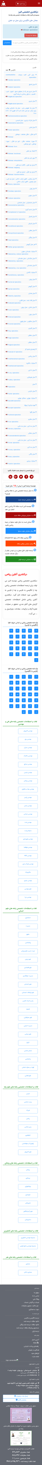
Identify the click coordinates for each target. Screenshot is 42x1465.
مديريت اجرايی (28, 1025)
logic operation (13, 338)
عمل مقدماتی (31, 265)
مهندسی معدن (28, 805)
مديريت (28, 926)
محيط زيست (27, 830)
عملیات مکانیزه (31, 363)
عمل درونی (32, 314)
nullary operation (14, 380)
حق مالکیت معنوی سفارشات (30, 1305)
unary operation (14, 456)
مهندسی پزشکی (28, 781)
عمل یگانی (32, 454)
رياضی (28, 1118)
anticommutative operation (17, 116)
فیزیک (28, 1110)
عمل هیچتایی (31, 377)
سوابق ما (36, 1292)
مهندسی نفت (28, 822)
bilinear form (12, 146)
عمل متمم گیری (30, 209)
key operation (13, 331)
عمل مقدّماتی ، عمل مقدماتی (27, 258)
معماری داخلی (28, 1272)
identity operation (14, 296)
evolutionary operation (16, 275)
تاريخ (28, 1042)
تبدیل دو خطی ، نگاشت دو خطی (26, 165)
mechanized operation (16, 366)
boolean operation (14, 191)
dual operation (13, 240)
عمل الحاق (32, 84)
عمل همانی (32, 293)
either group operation (16, 247)
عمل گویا (33, 412)
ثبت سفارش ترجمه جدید (26, 499)
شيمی (28, 1093)
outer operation (13, 393)
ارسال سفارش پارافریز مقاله (25, 543)
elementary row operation (17, 268)
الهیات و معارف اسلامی (28, 1067)
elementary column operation (18, 254)
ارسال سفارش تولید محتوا (26, 531)
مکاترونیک (28, 872)
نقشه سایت (35, 1356)
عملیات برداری (31, 461)
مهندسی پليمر (28, 797)
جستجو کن (7, 42)
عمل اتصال (32, 216)
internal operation (14, 317)
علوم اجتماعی (28, 984)
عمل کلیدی (32, 328)
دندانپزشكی (28, 1219)
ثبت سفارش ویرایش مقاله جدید (24, 515)
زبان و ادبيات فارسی (28, 1001)
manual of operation (15, 352)
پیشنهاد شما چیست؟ (31, 35)
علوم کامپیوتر (28, 1152)
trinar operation (13, 442)
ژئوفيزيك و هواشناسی (28, 1143)
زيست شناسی (28, 1102)
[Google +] (16, 477)
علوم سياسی (28, 1034)
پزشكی (28, 1169)
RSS (35, 1343)
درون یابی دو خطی (30, 158)
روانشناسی (28, 942)
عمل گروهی (32, 286)
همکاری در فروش (33, 1350)
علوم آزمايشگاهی (28, 1211)
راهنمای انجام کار (30, 349)
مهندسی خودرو (28, 880)
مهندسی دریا (28, 897)
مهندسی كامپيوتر (28, 731)
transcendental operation (17, 435)
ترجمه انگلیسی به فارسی (31, 1318)
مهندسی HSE (28, 855)
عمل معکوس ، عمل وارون (28, 321)
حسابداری (28, 917)
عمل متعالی (32, 433)
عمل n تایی (32, 370)
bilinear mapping (14, 167)
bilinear (10, 137)
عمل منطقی (32, 335)
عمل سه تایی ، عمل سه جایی (27, 426)
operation (11, 387)
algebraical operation (15, 103)
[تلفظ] (22, 30)
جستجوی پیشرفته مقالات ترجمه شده (28, 1328)
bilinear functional (14, 153)
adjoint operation (14, 87)
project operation (14, 407)
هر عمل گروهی (31, 244)
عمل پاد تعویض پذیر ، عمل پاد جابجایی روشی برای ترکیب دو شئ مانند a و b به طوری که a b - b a (21, 111)
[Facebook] (26, 477)
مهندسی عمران (28, 747)
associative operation (15, 123)
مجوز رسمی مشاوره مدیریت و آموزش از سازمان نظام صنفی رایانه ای (21, 1427)
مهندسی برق (28, 739)
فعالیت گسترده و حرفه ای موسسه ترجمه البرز (21, 1449)
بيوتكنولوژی (28, 1186)
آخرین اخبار (35, 1339)
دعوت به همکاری (34, 1309)
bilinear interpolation (15, 160)
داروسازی (27, 1194)
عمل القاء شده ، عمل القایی (27, 300)
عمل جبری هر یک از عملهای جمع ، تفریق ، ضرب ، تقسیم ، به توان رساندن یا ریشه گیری (21, 92)
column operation (14, 198)
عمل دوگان (32, 237)
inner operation (13, 310)
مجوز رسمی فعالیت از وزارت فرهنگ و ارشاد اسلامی (21, 1406)
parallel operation (14, 401)
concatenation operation (16, 219)
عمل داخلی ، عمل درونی (28, 307)
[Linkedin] (10, 477)
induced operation (14, 303)
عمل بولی (33, 188)
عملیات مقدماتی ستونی (28, 251)
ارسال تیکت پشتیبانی (22, 1396)
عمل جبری (32, 101)
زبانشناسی (28, 1059)
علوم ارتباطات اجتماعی (28, 992)
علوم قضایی (28, 1075)
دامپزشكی (28, 1203)
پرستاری (28, 1178)
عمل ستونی (32, 195)
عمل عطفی (32, 230)
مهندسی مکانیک (28, 756)
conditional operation (15, 226)
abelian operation (14, 80)
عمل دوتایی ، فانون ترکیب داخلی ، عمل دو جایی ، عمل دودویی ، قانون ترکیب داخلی (21, 180)
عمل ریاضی (32, 356)
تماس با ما (35, 1296)
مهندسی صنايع (28, 764)
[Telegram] (32, 477)
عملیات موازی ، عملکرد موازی (27, 398)
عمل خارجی (32, 391)
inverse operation (14, 324)
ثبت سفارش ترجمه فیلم (26, 559)
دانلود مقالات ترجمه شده (31, 1321)
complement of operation (17, 212)
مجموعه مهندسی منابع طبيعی (28, 1246)
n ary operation (13, 373)
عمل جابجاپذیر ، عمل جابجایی (26, 202)
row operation (13, 421)
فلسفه (28, 1009)
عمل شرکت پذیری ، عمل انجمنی (26, 120)
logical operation (14, 345)
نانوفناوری (27, 1135)
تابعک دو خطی (31, 151)
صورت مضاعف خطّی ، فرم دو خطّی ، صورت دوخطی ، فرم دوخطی (21, 142)
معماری (28, 1264)
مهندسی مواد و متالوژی (28, 789)
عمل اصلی (32, 127)
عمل (34, 384)
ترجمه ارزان (35, 1331)
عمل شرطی (32, 223)
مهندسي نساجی (28, 814)
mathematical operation (16, 359)
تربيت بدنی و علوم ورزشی (28, 951)
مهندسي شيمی (28, 772)
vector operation (14, 463)
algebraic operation (15, 96)
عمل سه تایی (31, 447)
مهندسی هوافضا (28, 847)
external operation (14, 282)
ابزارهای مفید (35, 1353)
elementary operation (15, 261)
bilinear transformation (16, 174)
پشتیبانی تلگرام (22, 1400)
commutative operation (16, 205)
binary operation (14, 184)
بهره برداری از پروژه (30, 405)
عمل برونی (32, 279)
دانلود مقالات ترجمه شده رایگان (29, 1324)
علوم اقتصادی (28, 967)
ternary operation (14, 428)
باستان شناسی (28, 1050)
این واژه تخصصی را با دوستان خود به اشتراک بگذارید (21, 470)
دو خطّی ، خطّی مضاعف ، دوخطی (25, 134)
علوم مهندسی (28, 889)
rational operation (14, 415)
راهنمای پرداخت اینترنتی (31, 1346)
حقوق (27, 934)
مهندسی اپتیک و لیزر (28, 864)
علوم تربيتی (28, 959)
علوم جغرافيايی (28, 1017)
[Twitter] (21, 477)
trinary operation (14, 449)
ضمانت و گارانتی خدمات (31, 1302)
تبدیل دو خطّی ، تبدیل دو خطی (26, 172)
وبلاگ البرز (36, 1299)
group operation (14, 289)
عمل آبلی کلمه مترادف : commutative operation (21, 76)
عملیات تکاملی (31, 272)
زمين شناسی (28, 1127)
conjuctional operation (16, 233)
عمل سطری (32, 419)
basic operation (13, 130)
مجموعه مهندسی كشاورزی (28, 1237)
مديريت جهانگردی (28, 976)
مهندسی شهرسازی (28, 839)
